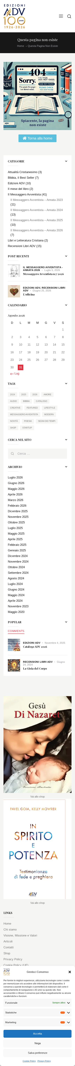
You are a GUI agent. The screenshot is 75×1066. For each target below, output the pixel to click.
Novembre (18, 516)
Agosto (16, 578)
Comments (16, 630)
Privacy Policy (44, 1061)
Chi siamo (10, 929)
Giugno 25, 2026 (42, 290)
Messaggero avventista (24, 414)
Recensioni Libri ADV (21, 246)
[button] (70, 972)
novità (14, 421)
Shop (13, 428)
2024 (12, 394)
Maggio (16, 489)
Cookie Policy (29, 1061)
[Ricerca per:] (37, 453)
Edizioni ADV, (32, 287)
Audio (13, 401)
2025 (23, 394)
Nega (38, 1043)
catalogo (41, 401)
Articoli (8, 941)
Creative (15, 408)
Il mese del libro (18, 189)
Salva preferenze (37, 1052)
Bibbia (26, 401)
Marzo (15, 500)
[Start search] (69, 16)
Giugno (16, 483)
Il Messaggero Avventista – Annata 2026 (36, 230)
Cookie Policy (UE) (15, 965)
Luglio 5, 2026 (52, 270)
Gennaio (17, 550)
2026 (34, 394)
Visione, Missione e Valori (20, 935)
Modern (49, 414)
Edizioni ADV (16, 183)
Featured (32, 408)
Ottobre (16, 522)
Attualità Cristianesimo (22, 172)
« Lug (15, 373)
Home (20, 45)
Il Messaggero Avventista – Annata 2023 (36, 200)
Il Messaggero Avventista (24, 194)
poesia (28, 421)
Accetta (37, 1033)
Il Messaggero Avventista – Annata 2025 (36, 220)
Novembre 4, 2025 (55, 642)
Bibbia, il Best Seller (21, 177)
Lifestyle (49, 408)
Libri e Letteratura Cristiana (25, 240)
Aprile (15, 494)
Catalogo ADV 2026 (35, 646)
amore (47, 394)
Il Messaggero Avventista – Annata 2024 (36, 210)
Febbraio (17, 505)
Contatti (8, 947)
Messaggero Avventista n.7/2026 (43, 274)
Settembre (18, 572)
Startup (27, 428)
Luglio (15, 477)
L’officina (29, 294)
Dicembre (18, 511)
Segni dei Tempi (46, 421)
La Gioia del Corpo (35, 668)
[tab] (16, 631)
